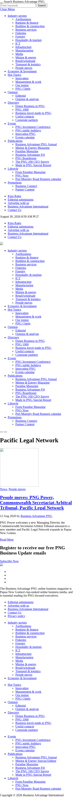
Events (12, 358)
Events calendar (25, 137)
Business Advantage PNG (36, 516)
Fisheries (20, 33)
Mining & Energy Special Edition (35, 760)
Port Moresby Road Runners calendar (38, 179)
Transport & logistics (28, 64)
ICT (17, 43)
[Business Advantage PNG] (1, 244)
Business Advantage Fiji (30, 154)
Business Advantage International (28, 206)
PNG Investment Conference (33, 127)
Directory (13, 337)
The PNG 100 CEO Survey (32, 161)
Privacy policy (16, 616)
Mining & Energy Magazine (32, 147)
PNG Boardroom (25, 158)
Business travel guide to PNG (33, 113)
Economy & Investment (22, 71)
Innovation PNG (25, 134)
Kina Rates (14, 196)
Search (42, 5)
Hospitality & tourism (28, 40)
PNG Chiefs (22, 88)
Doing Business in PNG (30, 106)
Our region (22, 85)
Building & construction (30, 26)
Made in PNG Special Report (33, 165)
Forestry (20, 36)
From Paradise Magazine (30, 172)
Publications (15, 375)
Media (19, 54)
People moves (23, 68)
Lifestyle (13, 403)
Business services (26, 29)
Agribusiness (23, 19)
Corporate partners (26, 120)
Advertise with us (18, 203)
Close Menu (7, 9)
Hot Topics (14, 309)
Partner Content (24, 189)
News (3, 489)
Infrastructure (23, 47)
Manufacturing (24, 50)
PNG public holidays (28, 130)
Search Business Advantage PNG (24, 1)
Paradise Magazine (26, 151)
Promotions (15, 417)
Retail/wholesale (25, 61)
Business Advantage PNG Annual (36, 144)
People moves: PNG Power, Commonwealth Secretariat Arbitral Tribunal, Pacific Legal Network (36, 502)
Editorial (20, 95)
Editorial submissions (20, 199)
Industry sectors (17, 250)
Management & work (28, 81)
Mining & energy (25, 57)
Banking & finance (26, 22)
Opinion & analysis (27, 99)
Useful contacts (24, 116)
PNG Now (22, 175)
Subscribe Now (9, 561)
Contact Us (14, 210)
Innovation (21, 78)
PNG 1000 (22, 109)
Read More (7, 539)
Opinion (13, 327)
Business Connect (26, 186)
